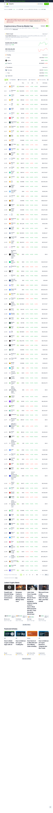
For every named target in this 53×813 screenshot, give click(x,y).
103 (37, 574)
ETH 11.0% (36, 9)
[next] (40, 574)
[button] (26, 625)
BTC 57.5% (31, 9)
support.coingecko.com (35, 20)
